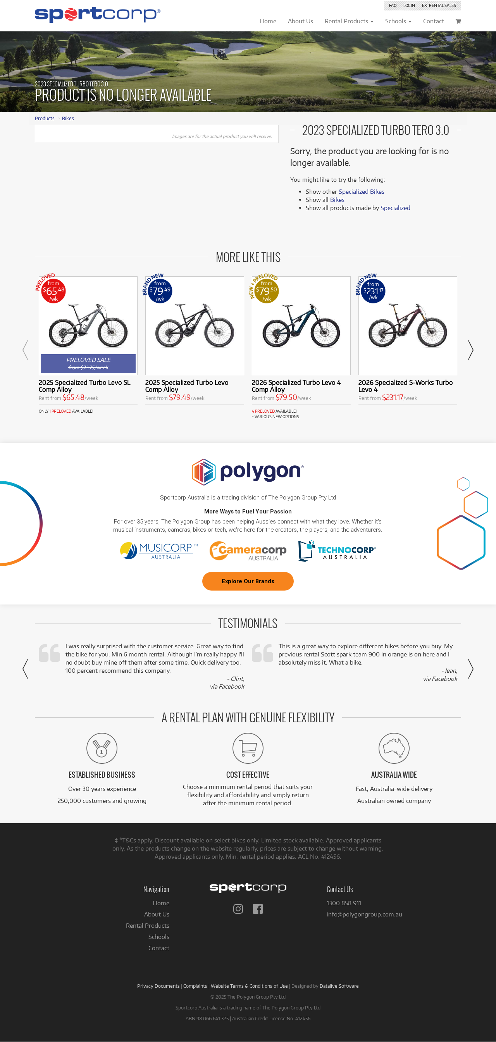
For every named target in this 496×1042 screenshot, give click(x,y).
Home (161, 903)
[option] (88, 345)
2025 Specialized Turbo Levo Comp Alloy (187, 385)
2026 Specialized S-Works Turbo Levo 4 (405, 385)
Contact (158, 948)
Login (409, 5)
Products (45, 118)
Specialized (395, 208)
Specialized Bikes (361, 191)
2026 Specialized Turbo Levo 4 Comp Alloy (296, 385)
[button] (25, 350)
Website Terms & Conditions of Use (249, 986)
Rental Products (147, 925)
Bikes (68, 118)
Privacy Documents (158, 986)
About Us (156, 914)
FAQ (392, 5)
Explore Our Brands (248, 581)
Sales (439, 5)
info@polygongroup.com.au (364, 914)
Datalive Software (339, 986)
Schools (158, 936)
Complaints (195, 986)
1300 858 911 (344, 903)
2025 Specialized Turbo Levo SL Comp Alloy (84, 385)
